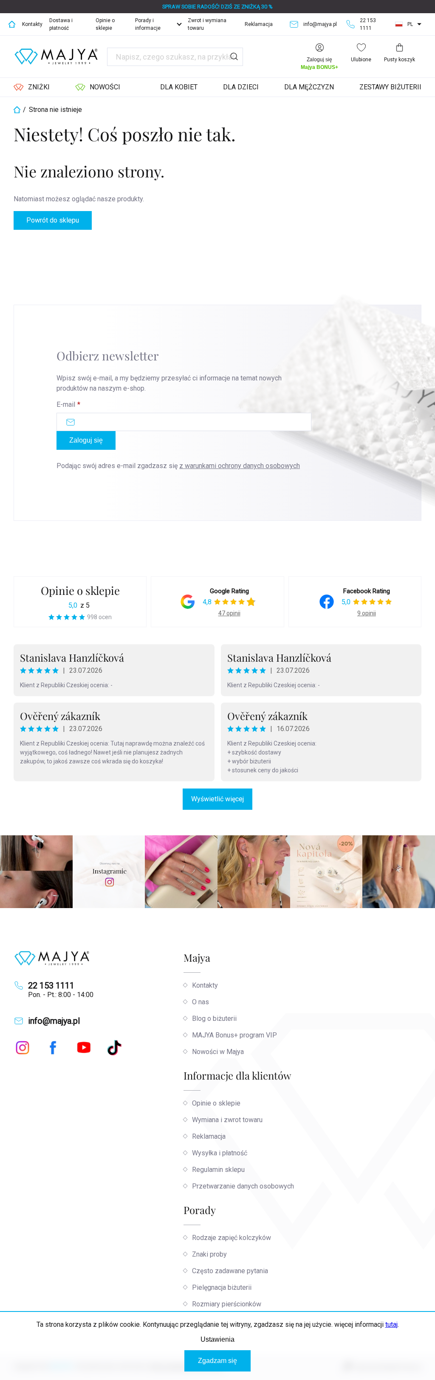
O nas (200, 1002)
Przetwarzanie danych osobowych (243, 1186)
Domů (12, 24)
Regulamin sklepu (218, 1170)
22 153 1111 (51, 985)
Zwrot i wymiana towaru (207, 24)
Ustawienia (217, 1339)
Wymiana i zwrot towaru (227, 1120)
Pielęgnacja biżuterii (221, 1287)
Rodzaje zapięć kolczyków (231, 1238)
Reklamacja (259, 24)
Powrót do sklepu (52, 220)
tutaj (391, 1324)
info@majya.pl (54, 1021)
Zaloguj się (86, 440)
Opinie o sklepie (105, 24)
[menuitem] (31, 87)
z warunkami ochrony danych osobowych (239, 466)
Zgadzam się (217, 1360)
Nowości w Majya (218, 1052)
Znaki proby (209, 1254)
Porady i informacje (148, 24)
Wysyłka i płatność (219, 1153)
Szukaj (234, 56)
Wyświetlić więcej (217, 799)
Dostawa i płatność (61, 24)
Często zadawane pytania (230, 1271)
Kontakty (32, 24)
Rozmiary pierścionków (226, 1304)
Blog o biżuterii (214, 1018)
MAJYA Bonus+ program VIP (234, 1035)
